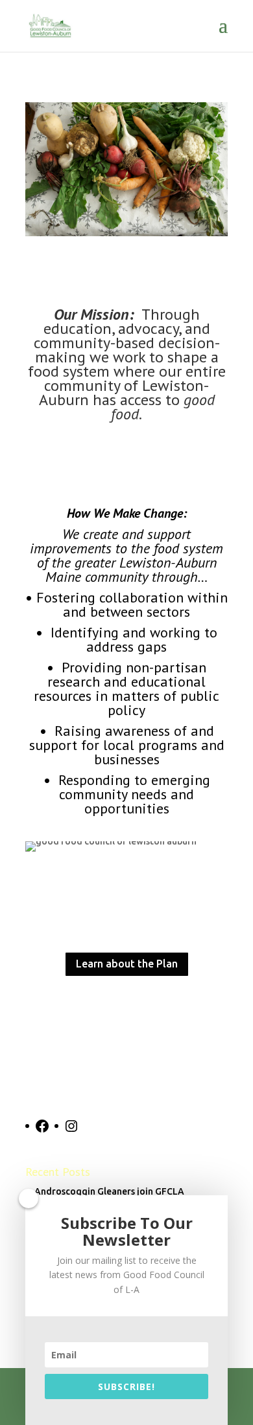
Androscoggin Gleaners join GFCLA (109, 1191)
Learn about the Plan (127, 963)
